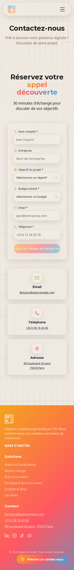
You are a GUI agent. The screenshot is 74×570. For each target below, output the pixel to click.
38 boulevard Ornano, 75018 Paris (29, 526)
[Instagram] (14, 535)
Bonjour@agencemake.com (37, 292)
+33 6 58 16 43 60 (37, 328)
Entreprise (25, 150)
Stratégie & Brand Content (24, 483)
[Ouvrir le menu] (62, 9)
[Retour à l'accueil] (11, 9)
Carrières (11, 495)
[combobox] (37, 177)
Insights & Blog (15, 489)
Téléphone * (26, 227)
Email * (23, 207)
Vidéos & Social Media (20, 465)
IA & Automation (16, 477)
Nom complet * (28, 131)
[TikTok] (22, 535)
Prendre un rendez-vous (45, 559)
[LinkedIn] (7, 535)
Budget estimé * (28, 188)
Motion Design (15, 471)
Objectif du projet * (30, 169)
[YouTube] (29, 535)
